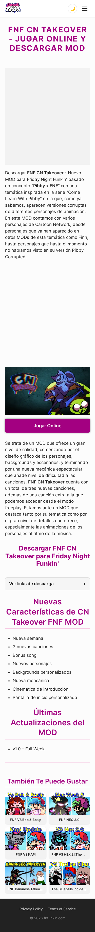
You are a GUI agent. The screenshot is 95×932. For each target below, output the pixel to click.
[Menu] (85, 9)
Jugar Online (48, 425)
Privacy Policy (31, 909)
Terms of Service (62, 909)
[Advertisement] (47, 115)
